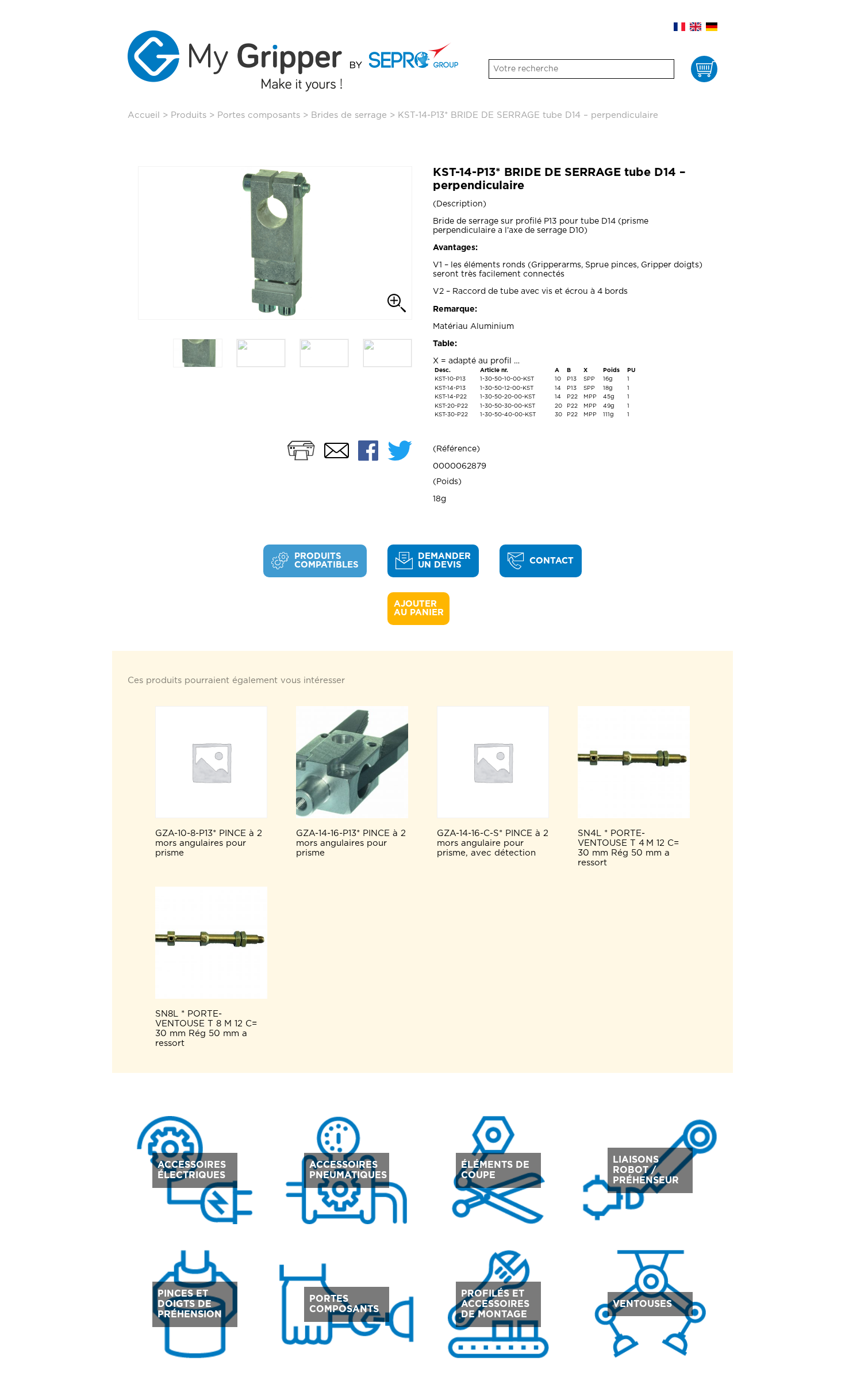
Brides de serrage (349, 115)
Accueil (144, 115)
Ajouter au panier (419, 608)
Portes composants (258, 115)
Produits (188, 115)
